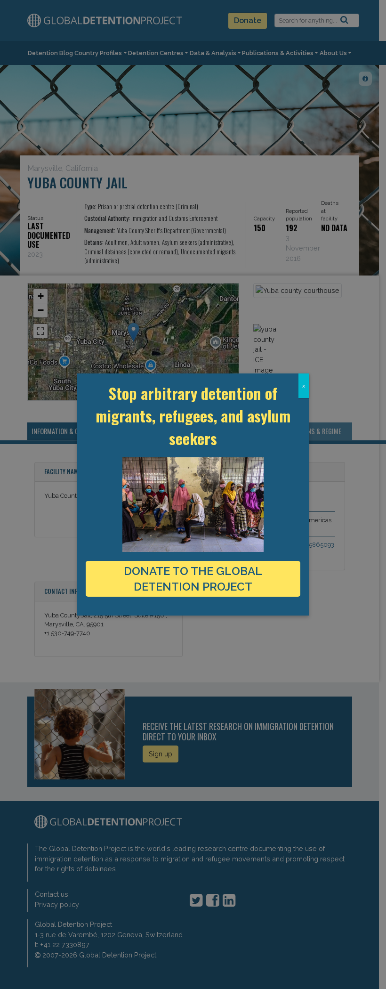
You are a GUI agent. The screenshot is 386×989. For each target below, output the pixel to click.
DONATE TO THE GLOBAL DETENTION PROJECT (193, 578)
